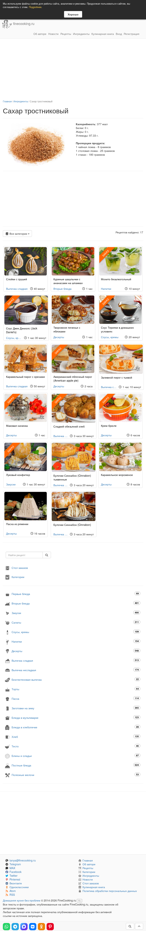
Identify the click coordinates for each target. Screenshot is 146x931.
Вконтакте (16, 883)
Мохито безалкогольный (116, 279)
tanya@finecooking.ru (23, 860)
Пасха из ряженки (17, 524)
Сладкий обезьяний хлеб (69, 426)
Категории (18, 577)
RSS (12, 895)
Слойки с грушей (16, 279)
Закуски (11, 484)
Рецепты (65, 34)
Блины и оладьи (75, 756)
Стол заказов (20, 568)
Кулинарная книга (102, 34)
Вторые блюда (62, 289)
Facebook (15, 872)
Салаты (75, 622)
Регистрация (131, 34)
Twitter (13, 875)
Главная (7, 101)
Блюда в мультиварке (75, 718)
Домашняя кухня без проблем (21, 900)
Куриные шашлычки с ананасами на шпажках (68, 281)
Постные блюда (75, 765)
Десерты (58, 337)
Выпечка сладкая (17, 289)
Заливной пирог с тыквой (116, 377)
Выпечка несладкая (75, 670)
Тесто (75, 746)
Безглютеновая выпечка (75, 679)
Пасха (75, 698)
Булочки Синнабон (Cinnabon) (72, 525)
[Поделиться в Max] (24, 926)
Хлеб (75, 737)
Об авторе (39, 34)
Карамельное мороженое (117, 475)
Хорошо (73, 14)
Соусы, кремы (14, 338)
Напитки (106, 289)
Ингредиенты (81, 34)
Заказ (105, 253)
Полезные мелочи (75, 775)
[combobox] (24, 555)
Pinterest (15, 879)
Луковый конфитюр (18, 475)
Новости (53, 34)
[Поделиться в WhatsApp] (6, 926)
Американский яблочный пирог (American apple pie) (72, 378)
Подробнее (35, 7)
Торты (75, 689)
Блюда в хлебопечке (75, 727)
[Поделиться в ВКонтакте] (32, 926)
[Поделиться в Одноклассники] (41, 926)
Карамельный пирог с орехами (25, 377)
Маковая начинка (17, 425)
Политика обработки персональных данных (110, 891)
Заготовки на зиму (75, 708)
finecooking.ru (23, 23)
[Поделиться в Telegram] (15, 926)
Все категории (18, 233)
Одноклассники (19, 887)
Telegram (15, 864)
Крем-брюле (109, 425)
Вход (119, 34)
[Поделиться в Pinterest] (50, 926)
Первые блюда (75, 594)
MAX (12, 868)
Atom (13, 891)
